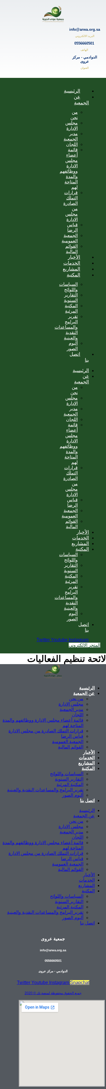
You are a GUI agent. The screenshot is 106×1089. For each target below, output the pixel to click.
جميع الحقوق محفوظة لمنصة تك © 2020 (53, 993)
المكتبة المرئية (71, 308)
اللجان (72, 144)
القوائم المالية (71, 248)
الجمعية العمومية (70, 238)
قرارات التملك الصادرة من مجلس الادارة (45, 731)
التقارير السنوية (71, 297)
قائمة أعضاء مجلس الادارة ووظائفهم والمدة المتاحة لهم (69, 168)
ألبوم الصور (72, 346)
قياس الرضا (72, 227)
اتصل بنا (79, 357)
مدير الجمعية (71, 136)
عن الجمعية (81, 100)
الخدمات (80, 538)
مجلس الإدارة (71, 125)
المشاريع (80, 543)
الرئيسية (72, 91)
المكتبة (73, 275)
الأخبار (83, 532)
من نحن (74, 114)
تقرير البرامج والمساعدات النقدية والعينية (66, 327)
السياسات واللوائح (68, 287)
